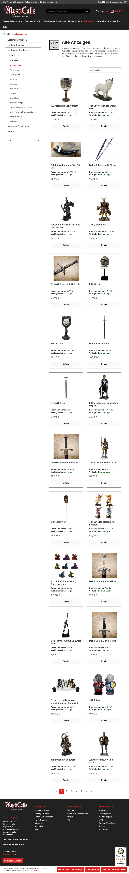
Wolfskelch (57, 343)
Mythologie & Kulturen (18, 50)
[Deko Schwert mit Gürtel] (104, 149)
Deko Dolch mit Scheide (64, 462)
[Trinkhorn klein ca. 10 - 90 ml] (66, 149)
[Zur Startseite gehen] (22, 11)
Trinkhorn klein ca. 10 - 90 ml (65, 166)
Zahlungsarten (105, 814)
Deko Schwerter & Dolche (21, 107)
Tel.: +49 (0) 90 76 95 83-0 (16, 839)
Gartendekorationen (17, 40)
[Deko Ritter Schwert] (104, 327)
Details (66, 126)
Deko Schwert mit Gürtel (102, 165)
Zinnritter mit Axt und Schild (101, 761)
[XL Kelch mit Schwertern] (66, 90)
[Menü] (124, 848)
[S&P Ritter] (104, 684)
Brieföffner (14, 98)
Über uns (71, 810)
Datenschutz (104, 826)
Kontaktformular (9, 854)
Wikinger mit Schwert (63, 759)
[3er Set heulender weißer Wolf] (104, 90)
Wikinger (14, 121)
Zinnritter (13, 84)
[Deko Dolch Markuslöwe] (104, 625)
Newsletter (103, 810)
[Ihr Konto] (103, 11)
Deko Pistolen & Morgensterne (23, 112)
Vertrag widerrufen (12, 861)
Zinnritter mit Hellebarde (103, 462)
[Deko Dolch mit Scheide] (66, 446)
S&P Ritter (94, 700)
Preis (9, 140)
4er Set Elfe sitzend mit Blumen (102, 523)
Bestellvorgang (105, 817)
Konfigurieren (92, 869)
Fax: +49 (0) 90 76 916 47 (15, 844)
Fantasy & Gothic (16, 45)
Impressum (103, 829)
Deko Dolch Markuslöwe (102, 640)
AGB (101, 820)
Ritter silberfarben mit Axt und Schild (65, 226)
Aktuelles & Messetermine (77, 814)
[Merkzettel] (98, 11)
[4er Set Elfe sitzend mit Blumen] (104, 506)
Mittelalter (13, 60)
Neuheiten (14, 70)
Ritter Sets (14, 79)
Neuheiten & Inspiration (19, 126)
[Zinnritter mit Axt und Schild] (104, 743)
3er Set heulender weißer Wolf (103, 107)
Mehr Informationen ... (33, 870)
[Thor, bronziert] (104, 208)
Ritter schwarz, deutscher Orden (103, 404)
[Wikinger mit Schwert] (66, 743)
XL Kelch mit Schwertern (64, 105)
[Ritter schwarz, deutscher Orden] (104, 387)
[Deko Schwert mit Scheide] (66, 268)
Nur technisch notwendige (70, 869)
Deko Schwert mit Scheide (65, 284)
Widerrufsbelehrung (107, 823)
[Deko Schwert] (66, 387)
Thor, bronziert (97, 224)
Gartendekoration (42, 810)
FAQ (68, 820)
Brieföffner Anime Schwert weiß (66, 642)
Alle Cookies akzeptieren (114, 869)
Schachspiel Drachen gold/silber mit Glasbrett (64, 701)
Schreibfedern (16, 117)
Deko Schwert (59, 403)
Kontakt (70, 817)
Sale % (11, 131)
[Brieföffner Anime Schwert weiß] (66, 625)
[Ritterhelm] (104, 268)
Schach (13, 93)
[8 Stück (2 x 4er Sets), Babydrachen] (66, 565)
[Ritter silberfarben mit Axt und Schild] (66, 208)
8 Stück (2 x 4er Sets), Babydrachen (63, 582)
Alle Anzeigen (16, 65)
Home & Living (14, 55)
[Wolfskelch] (66, 327)
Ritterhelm (95, 284)
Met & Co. (14, 89)
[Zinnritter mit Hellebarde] (104, 446)
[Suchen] (87, 11)
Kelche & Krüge (16, 103)
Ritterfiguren (15, 75)
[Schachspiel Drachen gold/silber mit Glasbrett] (66, 684)
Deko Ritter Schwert (100, 343)
